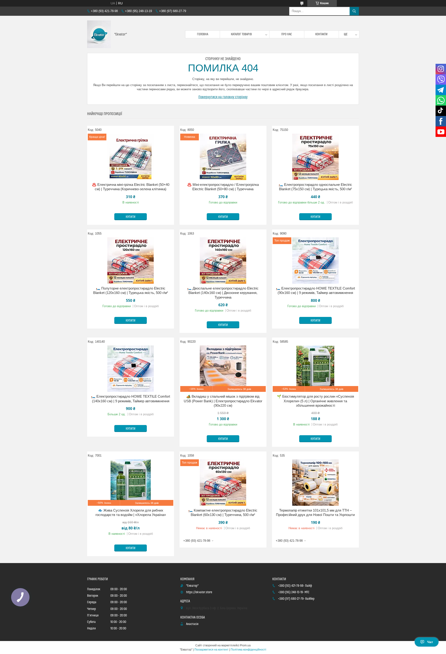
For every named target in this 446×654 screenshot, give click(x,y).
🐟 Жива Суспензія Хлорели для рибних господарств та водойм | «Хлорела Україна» (130, 512)
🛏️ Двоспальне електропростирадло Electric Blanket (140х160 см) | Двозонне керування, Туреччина (223, 292)
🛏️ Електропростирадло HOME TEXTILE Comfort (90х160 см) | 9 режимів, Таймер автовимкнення (315, 290)
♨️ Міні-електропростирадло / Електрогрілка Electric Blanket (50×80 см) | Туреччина (223, 187)
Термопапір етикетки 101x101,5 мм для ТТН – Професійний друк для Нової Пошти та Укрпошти (315, 512)
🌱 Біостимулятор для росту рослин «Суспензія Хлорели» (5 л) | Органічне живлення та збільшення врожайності (315, 400)
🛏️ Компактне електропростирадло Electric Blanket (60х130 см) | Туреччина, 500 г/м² (222, 512)
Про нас (286, 34)
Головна (202, 34)
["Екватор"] (99, 34)
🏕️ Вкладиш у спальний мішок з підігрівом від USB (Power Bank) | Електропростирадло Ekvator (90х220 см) (223, 400)
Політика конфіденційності (248, 649)
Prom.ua (245, 645)
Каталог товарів (241, 34)
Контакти (321, 34)
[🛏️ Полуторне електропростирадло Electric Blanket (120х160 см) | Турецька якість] (130, 260)
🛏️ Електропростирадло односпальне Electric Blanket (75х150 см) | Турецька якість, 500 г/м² (315, 187)
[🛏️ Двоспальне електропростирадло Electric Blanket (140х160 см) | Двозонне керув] (223, 260)
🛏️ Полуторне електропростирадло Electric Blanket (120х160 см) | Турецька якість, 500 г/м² (130, 290)
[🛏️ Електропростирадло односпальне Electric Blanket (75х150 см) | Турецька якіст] (315, 157)
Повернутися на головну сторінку (223, 97)
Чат (430, 642)
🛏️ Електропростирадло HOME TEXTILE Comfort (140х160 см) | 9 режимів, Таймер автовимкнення (130, 398)
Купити (130, 217)
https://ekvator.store (199, 592)
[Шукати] (354, 11)
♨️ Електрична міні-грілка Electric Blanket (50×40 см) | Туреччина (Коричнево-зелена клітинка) (130, 187)
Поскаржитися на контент (211, 649)
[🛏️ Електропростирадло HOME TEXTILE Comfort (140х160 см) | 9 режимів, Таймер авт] (130, 368)
